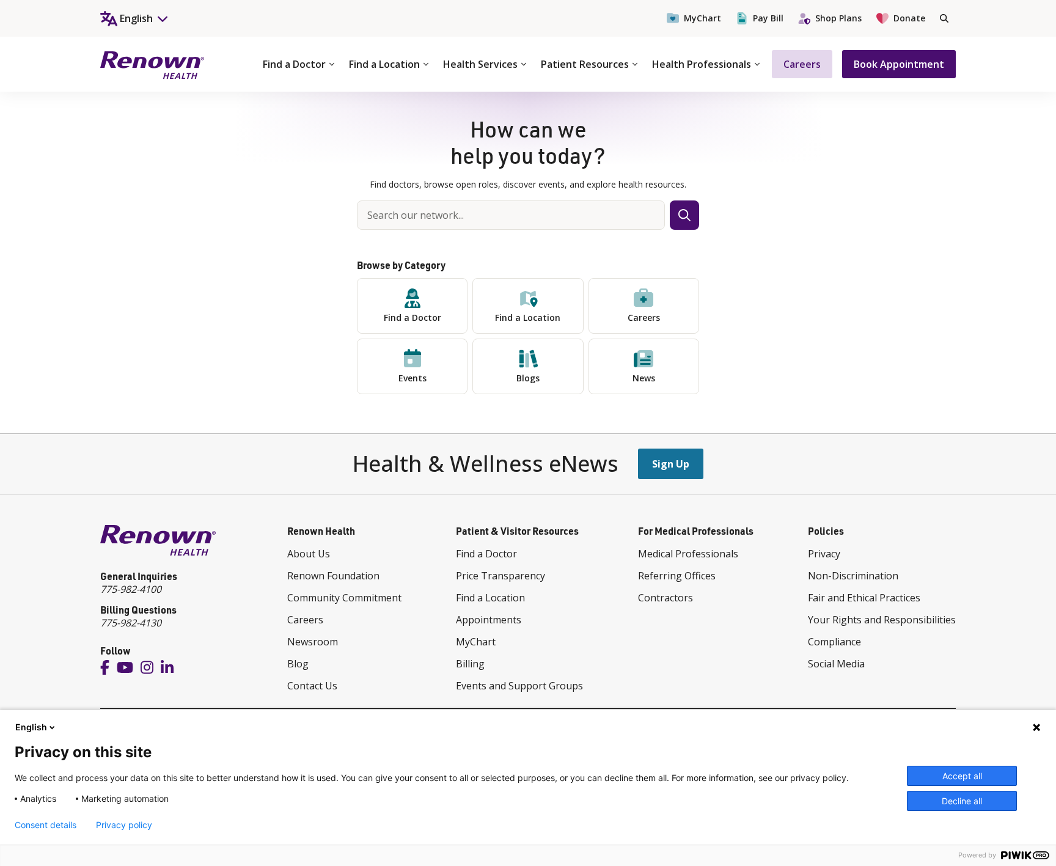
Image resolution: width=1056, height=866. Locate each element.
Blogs (528, 378)
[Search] (944, 18)
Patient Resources (585, 64)
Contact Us (312, 685)
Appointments (488, 619)
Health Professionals (701, 64)
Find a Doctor (294, 64)
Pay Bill (768, 18)
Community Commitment (344, 597)
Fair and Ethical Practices (864, 597)
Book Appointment (899, 64)
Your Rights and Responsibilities (882, 619)
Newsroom (312, 641)
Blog (298, 663)
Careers (802, 64)
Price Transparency (500, 575)
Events (412, 378)
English (31, 727)
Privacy (824, 553)
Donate (909, 18)
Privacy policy (124, 825)
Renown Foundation (333, 575)
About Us (308, 553)
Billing (470, 663)
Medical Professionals (688, 553)
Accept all (962, 776)
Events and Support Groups (519, 685)
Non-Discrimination (853, 575)
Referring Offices (677, 575)
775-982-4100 (130, 589)
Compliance (834, 641)
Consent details (45, 825)
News (643, 378)
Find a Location (384, 64)
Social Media (836, 663)
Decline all (962, 801)
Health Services (480, 64)
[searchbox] (511, 215)
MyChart (702, 18)
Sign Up (670, 464)
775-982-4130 (130, 622)
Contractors (665, 597)
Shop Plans (838, 18)
